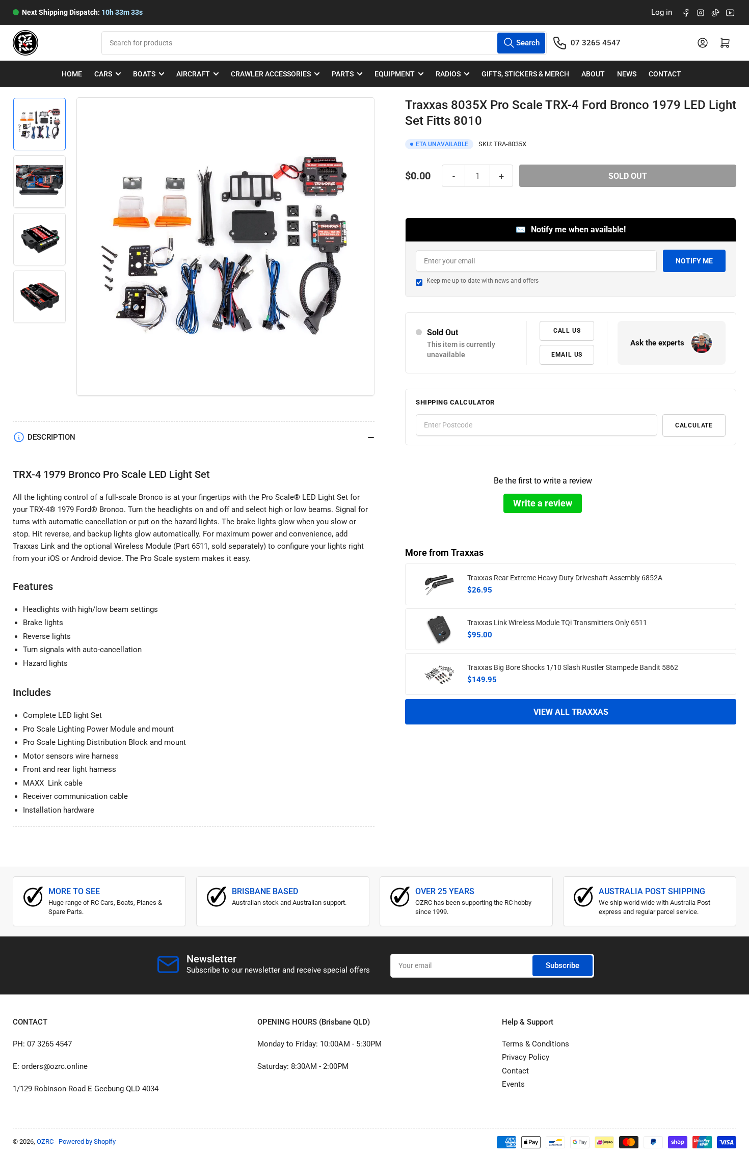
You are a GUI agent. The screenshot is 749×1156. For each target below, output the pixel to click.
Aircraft (193, 74)
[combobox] (323, 43)
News (626, 74)
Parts (343, 74)
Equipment (394, 74)
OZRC (45, 1141)
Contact (665, 74)
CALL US (567, 330)
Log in (661, 12)
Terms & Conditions (535, 1044)
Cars (103, 74)
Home (72, 74)
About (593, 74)
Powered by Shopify (87, 1141)
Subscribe (562, 965)
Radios (448, 74)
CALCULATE (694, 425)
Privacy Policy (525, 1057)
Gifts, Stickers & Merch (525, 74)
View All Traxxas (570, 712)
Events (513, 1084)
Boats (144, 74)
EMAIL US (566, 354)
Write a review (542, 503)
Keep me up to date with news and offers (482, 280)
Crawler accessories (271, 74)
